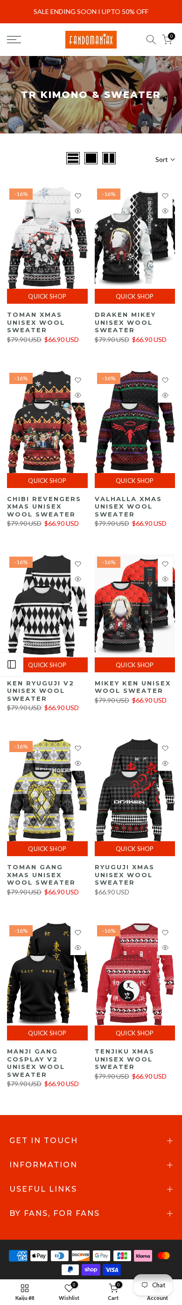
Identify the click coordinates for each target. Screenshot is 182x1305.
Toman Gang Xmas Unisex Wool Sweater (41, 874)
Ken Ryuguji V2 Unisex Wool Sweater (40, 690)
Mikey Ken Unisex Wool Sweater (133, 687)
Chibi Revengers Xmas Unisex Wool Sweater (44, 506)
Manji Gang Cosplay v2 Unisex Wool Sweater (36, 1062)
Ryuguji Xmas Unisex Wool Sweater (124, 874)
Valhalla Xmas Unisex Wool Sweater (128, 506)
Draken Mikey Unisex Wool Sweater (125, 322)
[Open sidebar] (11, 664)
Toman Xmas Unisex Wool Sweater (36, 322)
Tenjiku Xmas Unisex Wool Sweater (124, 1058)
